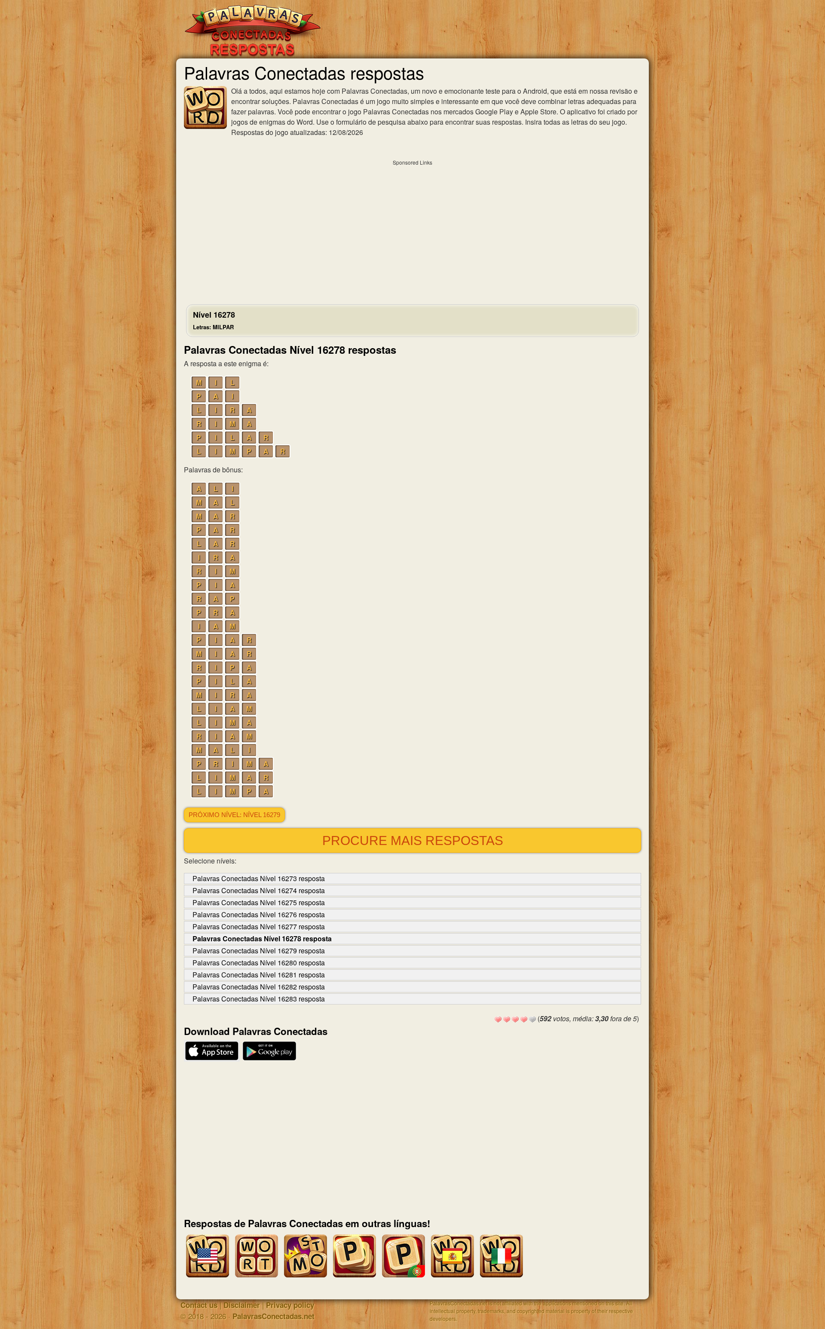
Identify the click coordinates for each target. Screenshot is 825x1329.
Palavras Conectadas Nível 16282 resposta (258, 987)
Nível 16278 (214, 320)
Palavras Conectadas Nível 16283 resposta (258, 999)
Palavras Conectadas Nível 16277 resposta (258, 926)
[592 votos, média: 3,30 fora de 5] (498, 1019)
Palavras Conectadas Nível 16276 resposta (258, 914)
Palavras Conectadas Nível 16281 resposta (258, 975)
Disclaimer (241, 1305)
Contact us (198, 1305)
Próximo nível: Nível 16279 (234, 814)
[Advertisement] (412, 230)
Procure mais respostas (412, 840)
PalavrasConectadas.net (273, 1316)
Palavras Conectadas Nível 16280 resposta (258, 963)
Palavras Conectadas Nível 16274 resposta (258, 890)
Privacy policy (290, 1305)
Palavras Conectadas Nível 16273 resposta (258, 878)
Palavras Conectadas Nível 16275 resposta (258, 902)
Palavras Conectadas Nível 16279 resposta (258, 950)
